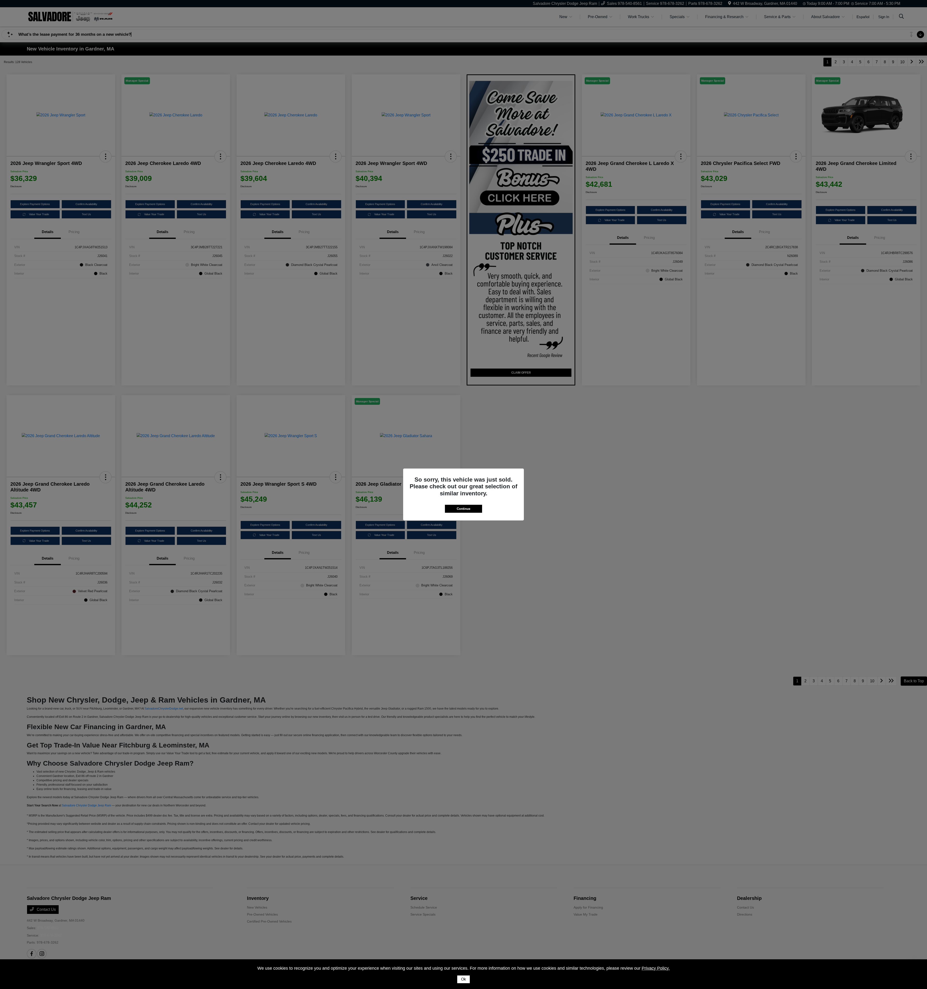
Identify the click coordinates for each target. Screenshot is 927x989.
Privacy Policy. (656, 968)
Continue (463, 509)
